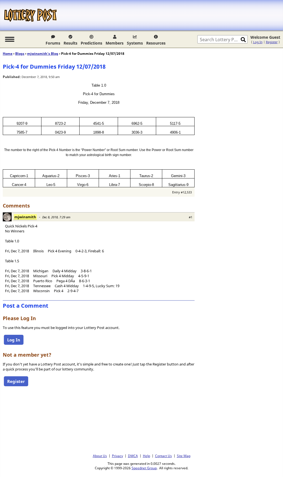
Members (115, 43)
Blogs (19, 53)
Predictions (91, 43)
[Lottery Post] (30, 15)
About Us (100, 455)
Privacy (117, 455)
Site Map (183, 455)
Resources (156, 43)
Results (70, 43)
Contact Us (163, 455)
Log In (258, 42)
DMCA (133, 455)
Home (7, 53)
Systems (135, 43)
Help (146, 455)
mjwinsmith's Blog (42, 53)
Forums (53, 43)
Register (272, 42)
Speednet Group (144, 468)
